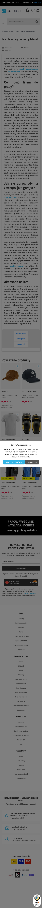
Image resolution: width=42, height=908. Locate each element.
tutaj (28, 457)
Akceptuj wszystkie (14, 462)
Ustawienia (32, 462)
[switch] (37, 905)
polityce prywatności (30, 454)
